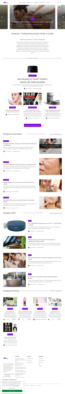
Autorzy (29, 356)
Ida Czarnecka (29, 360)
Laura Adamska (29, 362)
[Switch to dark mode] (61, 2)
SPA (32, 2)
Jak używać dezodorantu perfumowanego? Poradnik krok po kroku (20, 359)
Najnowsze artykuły (22, 2)
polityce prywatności (15, 385)
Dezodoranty (36, 2)
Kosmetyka (28, 2)
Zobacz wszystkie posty (56, 134)
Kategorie (41, 356)
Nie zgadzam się (12, 388)
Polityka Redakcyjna (33, 385)
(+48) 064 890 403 (8, 376)
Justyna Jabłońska (30, 358)
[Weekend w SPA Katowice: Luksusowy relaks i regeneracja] (32, 17)
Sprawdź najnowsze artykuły (32, 125)
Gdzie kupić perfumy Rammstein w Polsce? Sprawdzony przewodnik (20, 374)
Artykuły (17, 356)
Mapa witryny (39, 385)
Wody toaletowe (42, 2)
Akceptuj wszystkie (12, 390)
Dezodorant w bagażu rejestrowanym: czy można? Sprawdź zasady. (19, 364)
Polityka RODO (27, 385)
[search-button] (58, 2)
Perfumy (48, 2)
